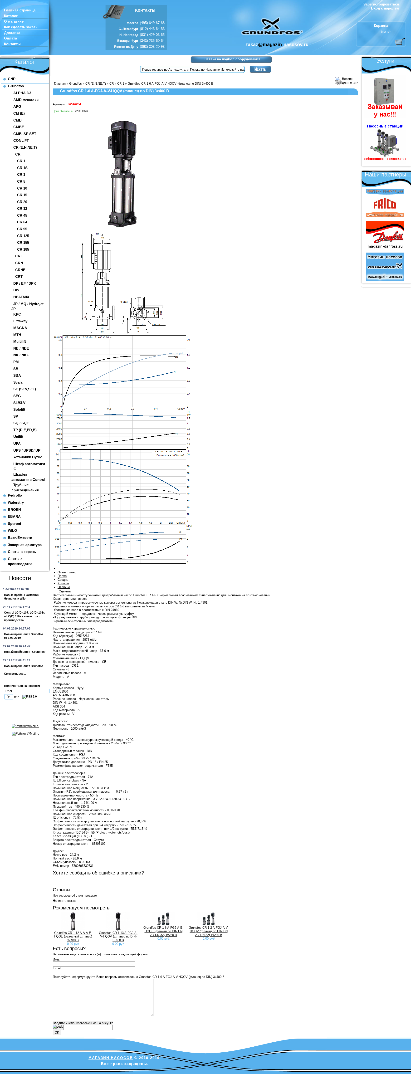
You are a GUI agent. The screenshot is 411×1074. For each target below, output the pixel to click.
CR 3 (21, 174)
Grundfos (16, 86)
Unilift (18, 436)
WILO (12, 530)
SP (15, 416)
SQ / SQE (21, 423)
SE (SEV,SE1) (24, 389)
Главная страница (19, 10)
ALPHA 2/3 (22, 93)
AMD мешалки (26, 100)
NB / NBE (21, 348)
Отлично (64, 587)
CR (17, 154)
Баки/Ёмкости (20, 538)
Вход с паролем (385, 8)
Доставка (12, 33)
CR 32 (22, 208)
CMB (17, 120)
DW (16, 290)
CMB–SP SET (24, 134)
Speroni (14, 524)
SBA (17, 375)
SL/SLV (19, 403)
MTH (17, 335)
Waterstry (16, 502)
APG (17, 106)
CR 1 (21, 161)
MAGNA (20, 328)
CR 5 (21, 181)
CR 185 (23, 249)
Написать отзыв (64, 901)
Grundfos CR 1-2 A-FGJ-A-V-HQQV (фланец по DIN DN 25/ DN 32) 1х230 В (209, 931)
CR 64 (22, 222)
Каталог (11, 16)
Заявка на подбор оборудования (232, 59)
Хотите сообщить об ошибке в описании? (98, 872)
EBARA (14, 516)
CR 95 (22, 229)
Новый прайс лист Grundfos (23, 666)
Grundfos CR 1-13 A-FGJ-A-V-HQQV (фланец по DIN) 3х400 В (118, 936)
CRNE (20, 270)
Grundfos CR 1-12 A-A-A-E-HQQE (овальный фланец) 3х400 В (73, 936)
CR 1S (22, 168)
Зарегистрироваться (381, 4)
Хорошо (63, 583)
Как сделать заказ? (20, 27)
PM (16, 362)
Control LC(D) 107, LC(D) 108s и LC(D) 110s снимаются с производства (24, 616)
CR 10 (22, 188)
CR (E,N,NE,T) (25, 147)
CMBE (18, 127)
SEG (17, 396)
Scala (17, 382)
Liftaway (20, 321)
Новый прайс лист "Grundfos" (25, 652)
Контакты (12, 44)
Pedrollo (15, 495)
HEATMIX (21, 297)
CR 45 (22, 215)
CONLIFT (21, 140)
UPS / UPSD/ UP (26, 450)
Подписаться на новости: (22, 686)
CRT (19, 276)
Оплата (10, 38)
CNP (11, 79)
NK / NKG (21, 355)
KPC (17, 314)
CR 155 (23, 242)
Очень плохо (67, 572)
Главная (60, 83)
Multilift (19, 341)
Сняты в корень (22, 552)
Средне (63, 579)
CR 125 (23, 236)
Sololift (19, 409)
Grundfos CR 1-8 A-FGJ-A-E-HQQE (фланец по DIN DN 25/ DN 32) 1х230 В (163, 931)
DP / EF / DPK (24, 283)
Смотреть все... (15, 673)
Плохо (62, 576)
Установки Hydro (27, 457)
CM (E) (19, 113)
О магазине (14, 21)
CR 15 (22, 195)
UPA (17, 443)
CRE (19, 256)
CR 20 (22, 202)
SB (15, 369)
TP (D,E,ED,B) (25, 430)
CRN (19, 263)
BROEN (14, 510)
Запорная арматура (25, 545)
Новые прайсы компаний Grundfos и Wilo (21, 596)
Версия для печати (350, 80)
